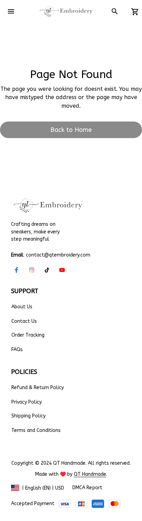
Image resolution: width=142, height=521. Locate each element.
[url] (90, 474)
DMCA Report (87, 488)
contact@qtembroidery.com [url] (58, 255)
